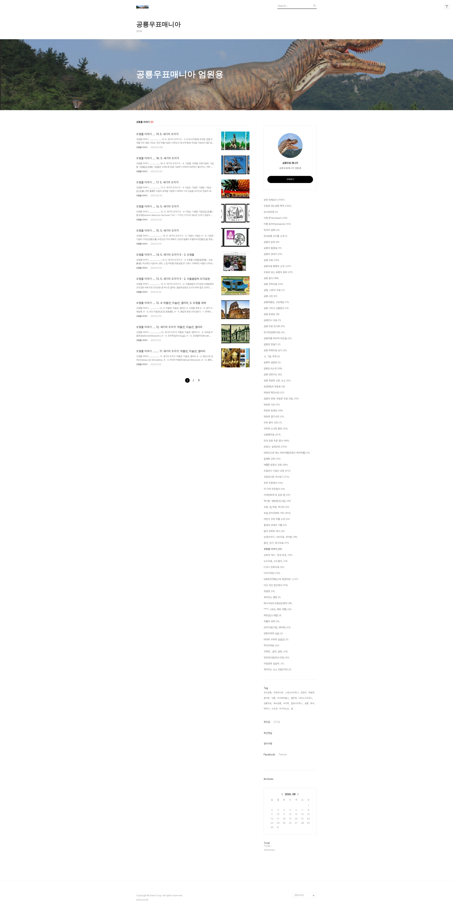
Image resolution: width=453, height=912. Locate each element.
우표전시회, (278, 692)
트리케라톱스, (283, 698)
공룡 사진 (270, 296)
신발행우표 (272, 434)
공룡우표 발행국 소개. (277, 266)
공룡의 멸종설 (273, 248)
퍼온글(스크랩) (272, 615)
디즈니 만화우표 (274, 567)
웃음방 (269, 591)
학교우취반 (271, 645)
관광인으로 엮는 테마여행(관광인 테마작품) (287, 452)
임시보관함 (271, 211)
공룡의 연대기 (273, 254)
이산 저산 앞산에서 (276, 585)
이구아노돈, (284, 708)
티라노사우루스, (306, 698)
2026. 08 (290, 794)
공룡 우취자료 (273, 284)
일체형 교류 (272, 458)
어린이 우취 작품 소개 (277, 519)
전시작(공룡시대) (274, 332)
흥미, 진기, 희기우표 (276, 543)
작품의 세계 (271, 621)
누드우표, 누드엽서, (276, 561)
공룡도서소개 (273, 368)
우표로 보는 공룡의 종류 (278, 272)
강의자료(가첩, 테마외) (277, 627)
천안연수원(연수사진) (276, 657)
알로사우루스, (297, 703)
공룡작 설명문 (272, 362)
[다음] (199, 380)
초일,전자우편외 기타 (277, 513)
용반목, (294, 698)
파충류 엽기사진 (274, 416)
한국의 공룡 (272, 230)
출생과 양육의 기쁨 (275, 525)
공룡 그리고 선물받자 (276, 308)
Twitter (283, 754)
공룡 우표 (271, 260)
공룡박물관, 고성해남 (276, 302)
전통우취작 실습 (273, 633)
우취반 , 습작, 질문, (276, 651)
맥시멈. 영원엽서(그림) (277, 501)
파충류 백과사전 (274, 392)
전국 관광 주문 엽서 (276, 440)
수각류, (286, 703)
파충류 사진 (272, 404)
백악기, (267, 708)
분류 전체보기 (274, 199)
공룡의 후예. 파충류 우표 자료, (281, 398)
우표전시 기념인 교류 (277, 470)
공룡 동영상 (271, 314)
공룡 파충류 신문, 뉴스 (277, 380)
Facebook (269, 754)
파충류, (311, 692)
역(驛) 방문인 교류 (276, 464)
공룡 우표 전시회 (274, 326)
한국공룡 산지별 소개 (275, 236)
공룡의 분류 (271, 242)
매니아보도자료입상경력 (278, 603)
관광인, (304, 692)
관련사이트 (299, 895)
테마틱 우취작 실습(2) (276, 639)
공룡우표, (268, 703)
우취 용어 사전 (273, 422)
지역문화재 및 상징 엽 (277, 495)
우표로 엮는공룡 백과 (277, 205)
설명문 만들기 (272, 344)
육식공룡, (277, 703)
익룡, (273, 698)
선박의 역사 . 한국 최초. (278, 555)
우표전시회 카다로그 (276, 476)
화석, (312, 703)
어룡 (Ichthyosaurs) (277, 224)
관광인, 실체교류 (275, 446)
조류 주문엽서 (273, 482)
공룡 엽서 (271, 278)
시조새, (274, 708)
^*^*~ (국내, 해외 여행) (277, 609)
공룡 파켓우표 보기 (275, 350)
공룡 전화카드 (273, 374)
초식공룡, (268, 692)
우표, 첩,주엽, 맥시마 (276, 507)
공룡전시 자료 (272, 320)
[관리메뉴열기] (446, 6)
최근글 (267, 721)
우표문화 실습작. (274, 663)
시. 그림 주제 (272, 356)
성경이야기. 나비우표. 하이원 (280, 537)
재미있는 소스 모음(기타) (277, 669)
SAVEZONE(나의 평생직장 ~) (281, 579)
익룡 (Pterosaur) (275, 218)
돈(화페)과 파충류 (274, 386)
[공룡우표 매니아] (155, 7)
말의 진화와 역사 (274, 531)
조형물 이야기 (141, 147)
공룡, (307, 703)
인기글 (277, 721)
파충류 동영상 (273, 410)
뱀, (292, 708)
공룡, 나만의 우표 (274, 290)
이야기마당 (272, 573)
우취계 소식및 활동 (276, 428)
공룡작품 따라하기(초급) (278, 338)
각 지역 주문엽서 (274, 488)
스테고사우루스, (292, 692)
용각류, (267, 698)
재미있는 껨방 (272, 597)
